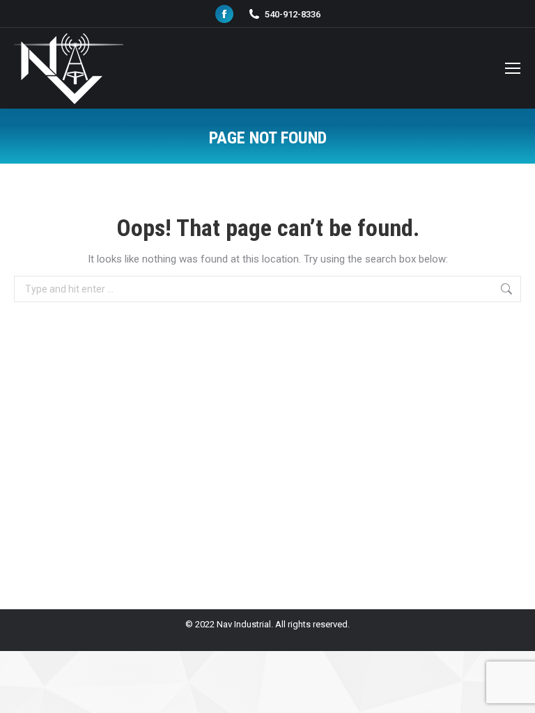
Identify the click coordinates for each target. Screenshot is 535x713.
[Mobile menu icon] (512, 68)
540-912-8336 (292, 14)
